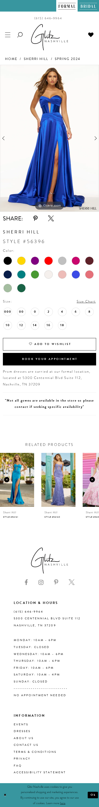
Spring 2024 (67, 58)
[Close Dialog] (5, 795)
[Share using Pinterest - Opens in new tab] (35, 218)
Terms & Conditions (35, 752)
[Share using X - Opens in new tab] (51, 218)
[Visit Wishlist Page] (91, 34)
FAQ (18, 765)
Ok (93, 795)
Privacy (22, 758)
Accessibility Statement (40, 772)
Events (21, 724)
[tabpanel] (49, 138)
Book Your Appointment (49, 359)
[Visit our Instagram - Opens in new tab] (40, 582)
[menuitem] (67, 6)
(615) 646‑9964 (28, 611)
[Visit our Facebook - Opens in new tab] (26, 582)
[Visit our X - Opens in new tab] (71, 582)
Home (11, 58)
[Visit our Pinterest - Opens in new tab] (56, 582)
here (62, 803)
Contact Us (26, 745)
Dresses (22, 731)
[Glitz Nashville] (49, 37)
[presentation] (17, 480)
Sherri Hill (36, 58)
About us (24, 738)
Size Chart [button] (86, 301)
